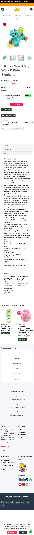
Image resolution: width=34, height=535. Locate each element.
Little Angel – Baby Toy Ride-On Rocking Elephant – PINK (9, 279)
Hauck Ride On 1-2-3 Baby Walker (9, 289)
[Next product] (15, 19)
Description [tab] (6, 142)
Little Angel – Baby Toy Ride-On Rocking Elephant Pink (22, 279)
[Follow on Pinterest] (20, 484)
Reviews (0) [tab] (6, 145)
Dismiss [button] (30, 2)
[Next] (29, 38)
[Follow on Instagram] (23, 479)
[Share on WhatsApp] (2, 128)
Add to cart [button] (6, 333)
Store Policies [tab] (7, 149)
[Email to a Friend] (15, 128)
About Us (22, 432)
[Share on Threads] (12, 128)
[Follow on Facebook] (20, 479)
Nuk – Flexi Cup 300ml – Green (7, 327)
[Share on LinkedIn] (21, 128)
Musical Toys (8, 124)
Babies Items (27, 16)
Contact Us (23, 434)
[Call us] (30, 479)
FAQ (4, 469)
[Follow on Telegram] (27, 484)
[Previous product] (18, 19)
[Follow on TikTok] (27, 479)
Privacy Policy (7, 460)
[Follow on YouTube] (23, 484)
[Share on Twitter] (9, 128)
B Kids (10, 123)
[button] (2, 9)
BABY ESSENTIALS (15, 16)
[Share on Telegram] (24, 128)
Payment (22, 437)
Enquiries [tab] (6, 153)
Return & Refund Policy (9, 463)
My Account (23, 430)
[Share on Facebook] (6, 128)
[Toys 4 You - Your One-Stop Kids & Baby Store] (17, 9)
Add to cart (16, 104)
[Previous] (4, 38)
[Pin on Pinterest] (18, 128)
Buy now (6, 109)
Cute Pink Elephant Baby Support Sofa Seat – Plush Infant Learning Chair (25, 330)
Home (5, 16)
